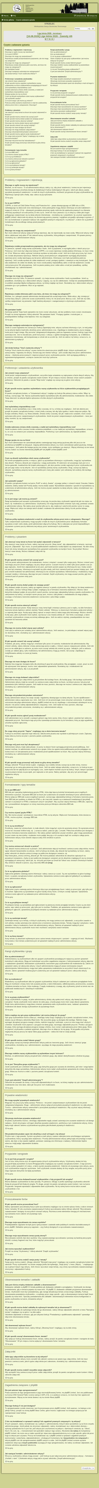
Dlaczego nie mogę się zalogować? (17, 63)
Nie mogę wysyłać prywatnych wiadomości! (65, 79)
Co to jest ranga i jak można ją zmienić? (19, 101)
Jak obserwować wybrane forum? (62, 129)
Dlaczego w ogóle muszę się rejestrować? (20, 52)
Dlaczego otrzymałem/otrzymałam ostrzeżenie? (21, 132)
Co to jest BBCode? (12, 152)
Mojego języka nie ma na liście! (16, 94)
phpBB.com (61, 450)
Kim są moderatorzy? (57, 54)
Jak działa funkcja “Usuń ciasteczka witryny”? (21, 74)
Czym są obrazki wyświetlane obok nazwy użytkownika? (24, 96)
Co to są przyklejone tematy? (15, 165)
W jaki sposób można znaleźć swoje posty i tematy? (68, 113)
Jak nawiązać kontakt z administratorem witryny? (67, 157)
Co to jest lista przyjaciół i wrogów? (62, 93)
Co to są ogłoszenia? (12, 163)
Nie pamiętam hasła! (12, 69)
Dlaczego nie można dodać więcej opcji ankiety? (22, 123)
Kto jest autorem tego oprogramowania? (64, 149)
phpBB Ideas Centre (37, 1410)
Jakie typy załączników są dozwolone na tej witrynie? (69, 139)
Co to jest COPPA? (11, 54)
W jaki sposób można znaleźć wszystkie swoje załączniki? (70, 141)
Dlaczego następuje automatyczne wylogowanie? (22, 71)
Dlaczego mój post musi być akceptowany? (20, 140)
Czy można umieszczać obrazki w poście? (20, 159)
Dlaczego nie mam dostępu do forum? (18, 127)
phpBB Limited (70, 1393)
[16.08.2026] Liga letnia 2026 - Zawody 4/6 (49, 36)
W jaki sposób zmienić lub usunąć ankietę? (20, 125)
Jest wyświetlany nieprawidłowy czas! (18, 88)
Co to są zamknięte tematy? (14, 167)
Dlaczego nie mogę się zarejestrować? (18, 56)
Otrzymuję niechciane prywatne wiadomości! (66, 81)
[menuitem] (13, 16)
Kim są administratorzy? (58, 52)
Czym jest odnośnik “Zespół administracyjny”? (66, 71)
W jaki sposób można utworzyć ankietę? (19, 121)
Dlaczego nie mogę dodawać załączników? (20, 130)
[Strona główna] (49, 8)
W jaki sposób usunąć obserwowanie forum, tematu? (68, 132)
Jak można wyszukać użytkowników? (63, 111)
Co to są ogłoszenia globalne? (15, 161)
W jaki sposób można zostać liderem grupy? (65, 63)
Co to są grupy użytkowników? (61, 56)
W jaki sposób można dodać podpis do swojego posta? (24, 119)
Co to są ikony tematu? (13, 170)
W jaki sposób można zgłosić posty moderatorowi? (22, 134)
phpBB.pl (37, 450)
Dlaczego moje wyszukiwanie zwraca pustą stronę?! (68, 109)
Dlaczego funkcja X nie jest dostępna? (63, 151)
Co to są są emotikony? (13, 157)
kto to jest (25, 1429)
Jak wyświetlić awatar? (13, 98)
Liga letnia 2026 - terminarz (49, 33)
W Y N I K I (49, 39)
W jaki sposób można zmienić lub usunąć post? (21, 117)
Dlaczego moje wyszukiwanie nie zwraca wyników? (68, 107)
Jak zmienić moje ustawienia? (15, 81)
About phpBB (55, 1397)
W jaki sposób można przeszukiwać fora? (64, 105)
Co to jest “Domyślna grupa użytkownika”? (65, 69)
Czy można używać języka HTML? (17, 154)
